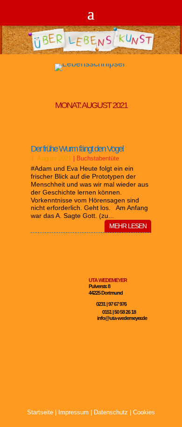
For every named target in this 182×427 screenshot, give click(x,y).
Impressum (73, 412)
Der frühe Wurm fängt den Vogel (77, 148)
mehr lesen (128, 226)
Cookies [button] (144, 412)
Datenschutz (111, 412)
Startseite (40, 412)
